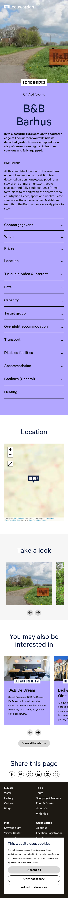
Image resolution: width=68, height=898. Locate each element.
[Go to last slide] (30, 613)
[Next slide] (38, 613)
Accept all (34, 870)
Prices (9, 248)
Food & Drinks (45, 803)
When (9, 236)
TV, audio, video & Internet (26, 273)
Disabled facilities (18, 352)
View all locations (34, 743)
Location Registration (49, 833)
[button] (34, 479)
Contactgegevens (18, 224)
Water (7, 793)
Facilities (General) (19, 378)
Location (11, 260)
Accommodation (17, 365)
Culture (8, 803)
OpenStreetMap (18, 518)
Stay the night (12, 827)
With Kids (42, 813)
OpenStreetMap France (37, 520)
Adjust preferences (34, 887)
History (8, 798)
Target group (15, 313)
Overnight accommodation (26, 326)
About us (41, 827)
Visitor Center (12, 833)
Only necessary (34, 879)
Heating (10, 391)
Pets (8, 286)
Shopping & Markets (48, 798)
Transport (12, 339)
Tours (39, 793)
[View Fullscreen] (10, 463)
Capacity (11, 299)
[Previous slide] (30, 732)
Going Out (42, 808)
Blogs (7, 808)
